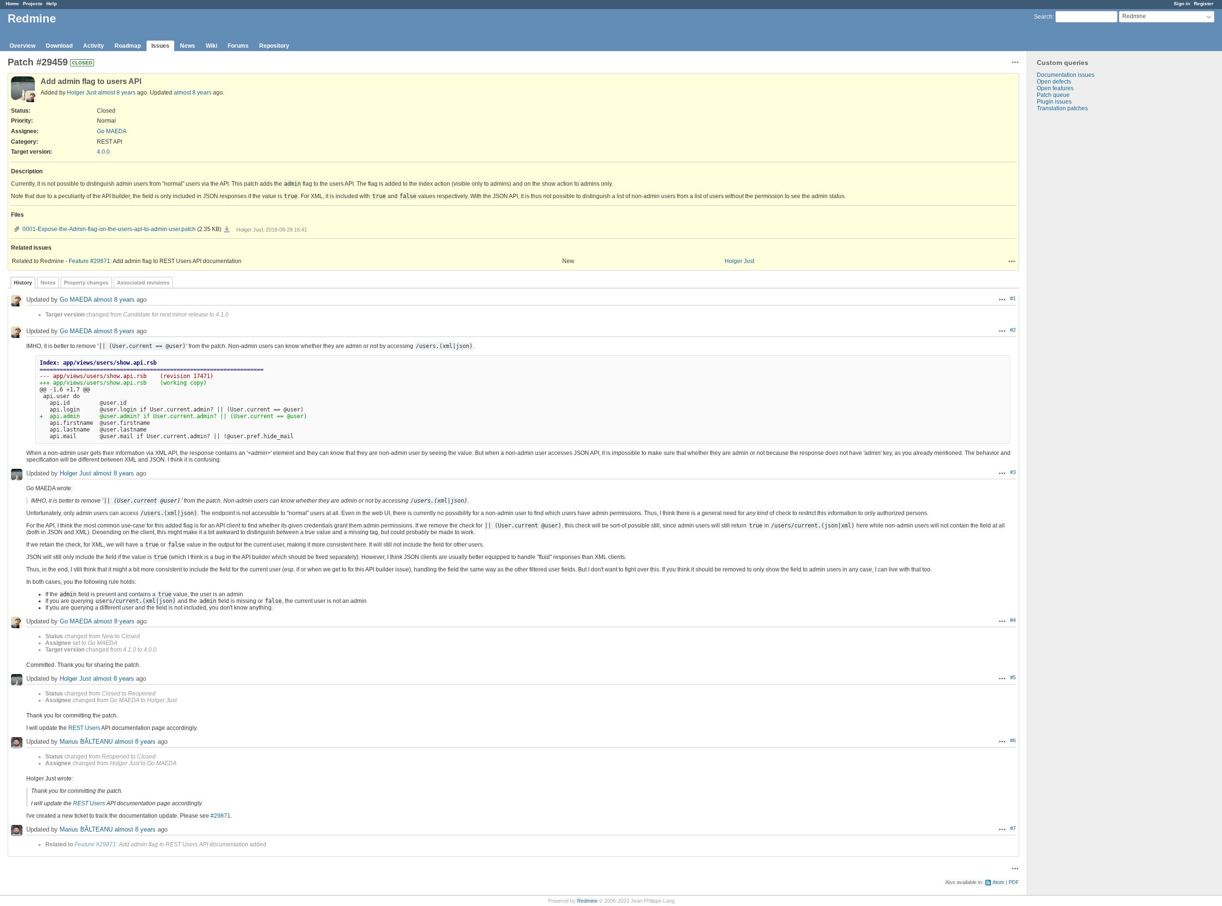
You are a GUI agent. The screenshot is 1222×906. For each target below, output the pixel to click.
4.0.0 (103, 151)
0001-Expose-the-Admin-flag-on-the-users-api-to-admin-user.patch (109, 229)
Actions (1012, 261)
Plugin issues (1054, 101)
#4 (1013, 620)
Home (12, 3)
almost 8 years (117, 92)
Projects (32, 3)
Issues (160, 45)
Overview (22, 45)
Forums (238, 45)
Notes (48, 282)
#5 (1013, 677)
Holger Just (81, 92)
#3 (1013, 472)
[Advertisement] (1075, 261)
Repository (274, 45)
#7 (1013, 828)
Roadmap (128, 45)
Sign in (1182, 3)
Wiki (211, 45)
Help (51, 3)
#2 (1013, 330)
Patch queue (1053, 95)
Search (1043, 16)
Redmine (587, 901)
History (23, 282)
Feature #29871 (89, 261)
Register (1203, 3)
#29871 (221, 815)
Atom (998, 882)
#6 (1013, 740)
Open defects (1054, 81)
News (187, 45)
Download (59, 45)
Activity (93, 45)
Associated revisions (143, 282)
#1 (1013, 298)
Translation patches (1062, 108)
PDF (1014, 882)
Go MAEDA (111, 131)
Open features (1055, 88)
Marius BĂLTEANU (86, 742)
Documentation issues (1066, 75)
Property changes (86, 282)
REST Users (84, 728)
